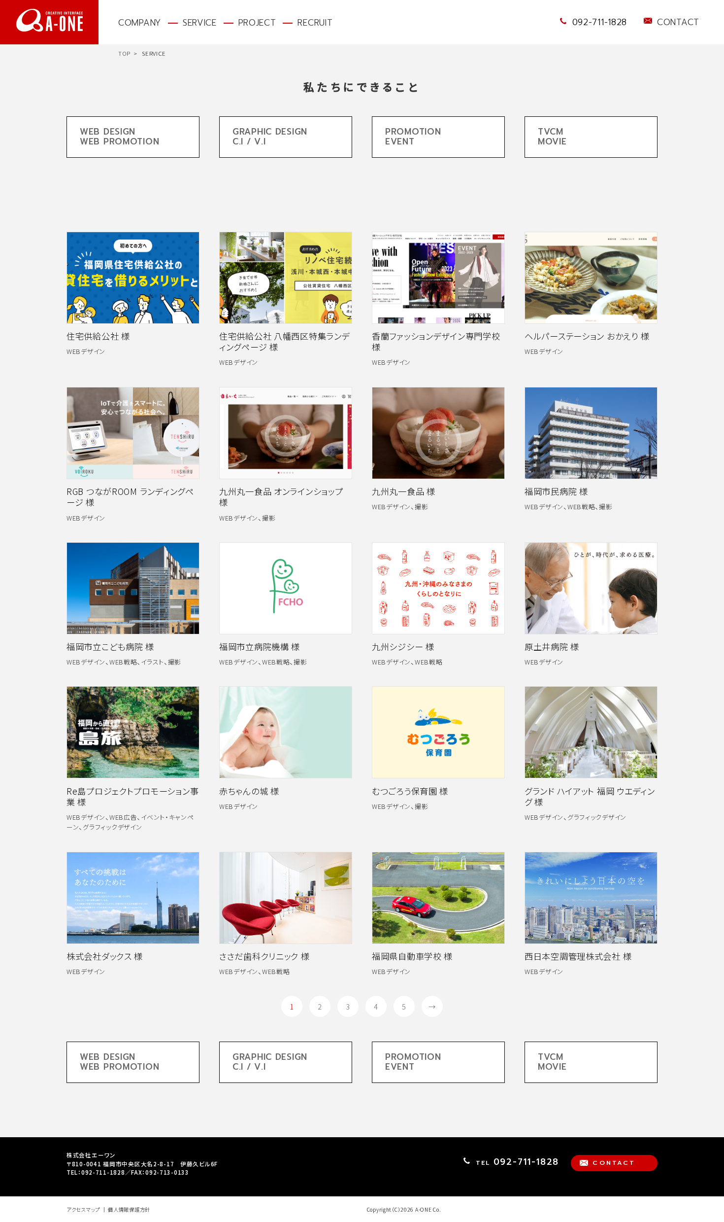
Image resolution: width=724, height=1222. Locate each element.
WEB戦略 (581, 506)
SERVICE (200, 22)
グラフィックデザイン (112, 827)
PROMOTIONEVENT (413, 136)
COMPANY (139, 22)
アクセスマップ (83, 1209)
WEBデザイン (85, 351)
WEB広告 (123, 817)
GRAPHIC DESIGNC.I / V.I (269, 136)
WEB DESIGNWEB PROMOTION (119, 136)
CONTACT (678, 22)
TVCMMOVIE (552, 136)
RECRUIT (314, 22)
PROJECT (257, 22)
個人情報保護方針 (129, 1209)
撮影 (268, 518)
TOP (124, 53)
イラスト (152, 661)
